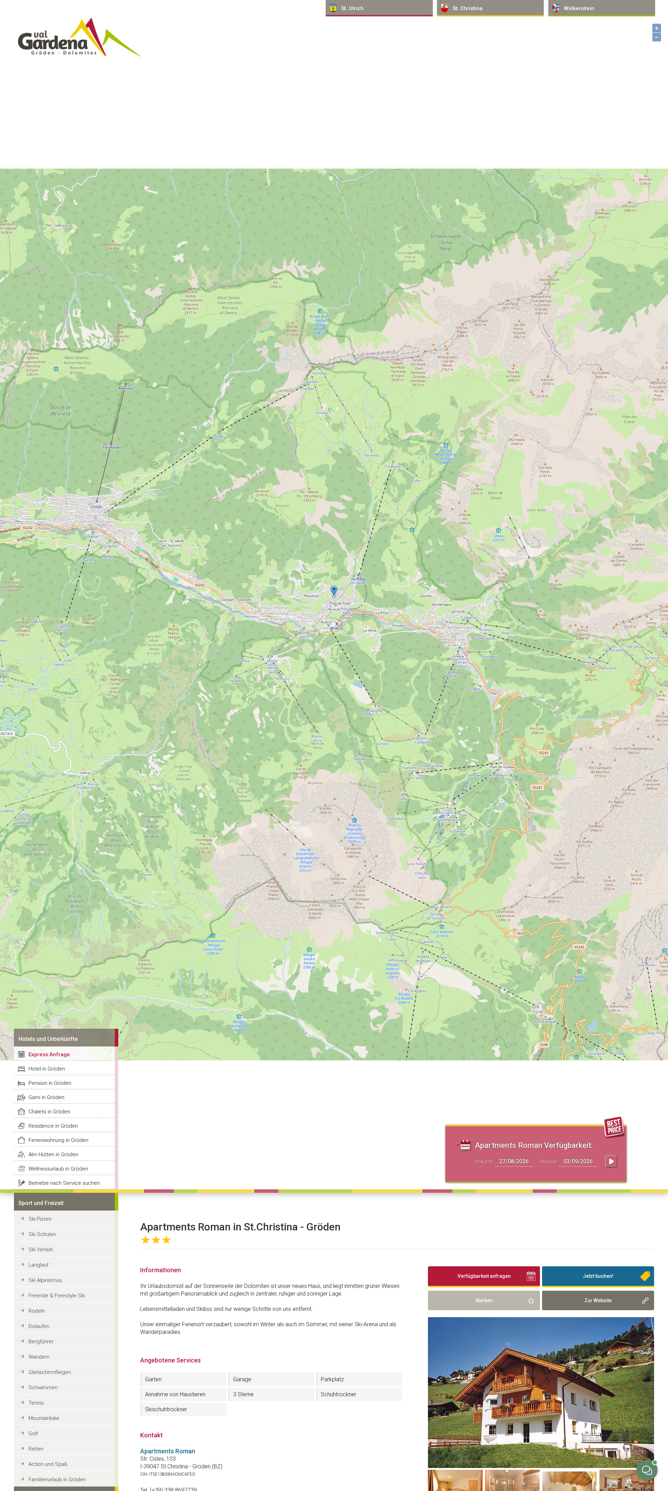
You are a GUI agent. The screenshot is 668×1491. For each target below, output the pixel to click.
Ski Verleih (41, 1249)
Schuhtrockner (338, 1394)
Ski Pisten (40, 1219)
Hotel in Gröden (47, 1069)
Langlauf (38, 1265)
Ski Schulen (42, 1234)
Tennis (36, 1403)
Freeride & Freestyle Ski (57, 1295)
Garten (153, 1379)
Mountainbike (44, 1418)
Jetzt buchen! (598, 1276)
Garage (242, 1379)
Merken (484, 1300)
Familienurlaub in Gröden (57, 1479)
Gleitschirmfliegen (50, 1372)
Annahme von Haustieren (175, 1394)
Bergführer (41, 1341)
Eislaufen (39, 1326)
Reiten (36, 1449)
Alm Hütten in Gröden (53, 1154)
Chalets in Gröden (49, 1111)
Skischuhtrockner (166, 1409)
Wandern (39, 1357)
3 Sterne (243, 1394)
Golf (33, 1433)
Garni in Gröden (46, 1097)
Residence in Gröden (53, 1126)
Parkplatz (332, 1379)
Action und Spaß (48, 1464)
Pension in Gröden (50, 1083)
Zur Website (598, 1300)
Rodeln (37, 1311)
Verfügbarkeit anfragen (484, 1276)
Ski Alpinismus (45, 1280)
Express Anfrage (49, 1054)
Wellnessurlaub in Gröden (58, 1169)
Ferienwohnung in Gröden (58, 1140)
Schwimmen (43, 1387)
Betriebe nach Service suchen (64, 1183)
